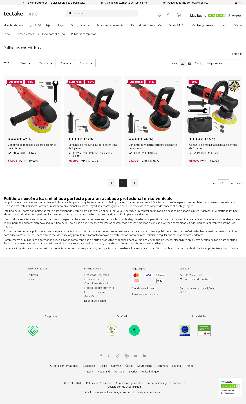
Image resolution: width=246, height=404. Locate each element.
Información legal (157, 383)
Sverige (133, 371)
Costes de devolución (96, 292)
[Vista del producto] (182, 63)
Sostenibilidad (199, 316)
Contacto (184, 268)
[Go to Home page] (21, 13)
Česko (129, 365)
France (189, 365)
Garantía (89, 296)
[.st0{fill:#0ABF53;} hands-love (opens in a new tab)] (33, 330)
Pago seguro (138, 268)
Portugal (119, 371)
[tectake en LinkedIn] (144, 355)
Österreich (88, 365)
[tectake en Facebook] (101, 356)
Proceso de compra (95, 279)
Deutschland (144, 365)
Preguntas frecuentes (96, 274)
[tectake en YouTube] (135, 356)
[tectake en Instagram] (127, 356)
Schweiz (116, 365)
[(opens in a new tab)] (112, 330)
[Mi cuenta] (159, 15)
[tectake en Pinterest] (109, 356)
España (176, 365)
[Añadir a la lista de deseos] (55, 81)
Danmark (162, 365)
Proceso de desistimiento (99, 287)
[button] (26, 63)
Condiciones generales (129, 383)
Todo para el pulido (53, 34)
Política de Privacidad (98, 383)
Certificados (123, 316)
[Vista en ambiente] (189, 63)
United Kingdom (151, 371)
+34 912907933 (193, 274)
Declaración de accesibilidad (124, 386)
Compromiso (51, 316)
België (103, 365)
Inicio (7, 34)
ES (235, 2)
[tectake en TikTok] (117, 356)
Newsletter (34, 279)
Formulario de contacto (197, 279)
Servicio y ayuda (92, 268)
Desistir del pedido (95, 300)
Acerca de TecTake (37, 268)
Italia (90, 371)
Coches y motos (25, 34)
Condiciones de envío (96, 283)
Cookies (177, 383)
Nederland (103, 371)
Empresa (33, 274)
